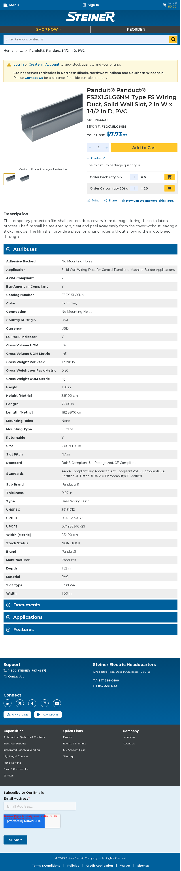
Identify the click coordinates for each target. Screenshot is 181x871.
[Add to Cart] (169, 177)
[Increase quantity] (106, 147)
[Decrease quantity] (90, 147)
